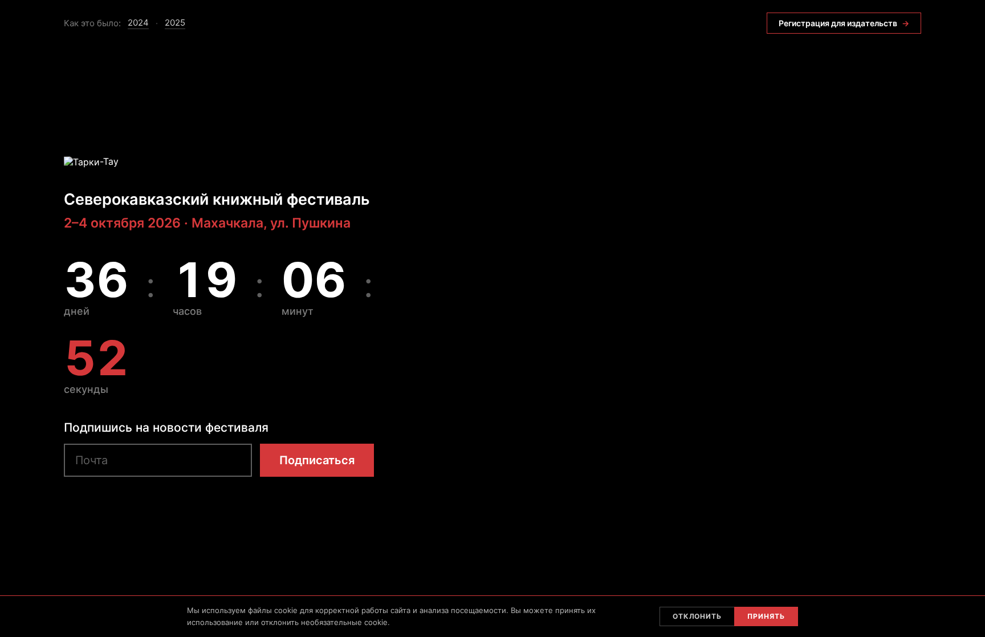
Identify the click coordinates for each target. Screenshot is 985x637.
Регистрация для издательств (844, 23)
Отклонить (697, 616)
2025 (175, 22)
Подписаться (317, 460)
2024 (138, 22)
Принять (766, 616)
